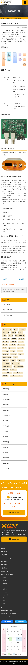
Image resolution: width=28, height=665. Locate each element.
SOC (13, 351)
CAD (11, 335)
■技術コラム (4, 551)
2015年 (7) (6, 447)
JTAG (5, 344)
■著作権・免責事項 (6, 610)
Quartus (12, 348)
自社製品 (5, 580)
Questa (20, 348)
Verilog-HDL (7, 357)
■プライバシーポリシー (8, 607)
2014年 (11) (6, 452)
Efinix (5, 341)
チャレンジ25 (18, 366)
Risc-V (5, 351)
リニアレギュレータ (16, 375)
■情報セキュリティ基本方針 (9, 613)
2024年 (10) (6, 399)
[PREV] (3, 626)
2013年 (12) (6, 457)
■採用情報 (4, 561)
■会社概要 (4, 564)
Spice (19, 351)
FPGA (13, 341)
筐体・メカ (5, 597)
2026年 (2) (6, 389)
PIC (4, 348)
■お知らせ (4, 568)
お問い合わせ (16, 269)
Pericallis (21, 344)
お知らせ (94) (6, 304)
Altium (22, 329)
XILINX (5, 360)
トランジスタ (7, 372)
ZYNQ (13, 360)
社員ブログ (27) (7, 315)
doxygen (6, 338)
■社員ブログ (4, 554)
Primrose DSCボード (8, 30)
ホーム (2, 18)
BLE (20, 332)
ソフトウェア (7, 366)
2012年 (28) (6, 463)
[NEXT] (24, 626)
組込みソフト (6, 589)
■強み (3, 548)
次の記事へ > (23, 279)
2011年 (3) (6, 468)
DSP (14, 338)
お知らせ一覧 (9, 18)
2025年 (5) (6, 394)
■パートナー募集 (6, 558)
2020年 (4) (6, 420)
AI (15, 329)
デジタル (13, 369)
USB (21, 354)
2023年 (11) (6, 404)
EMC (4, 603)
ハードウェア (18, 372)
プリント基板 (6, 595)
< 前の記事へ (5, 279)
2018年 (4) (6, 431)
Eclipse (21, 338)
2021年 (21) (6, 415)
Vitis (15, 357)
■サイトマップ (5, 617)
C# (4, 335)
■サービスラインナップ (8, 574)
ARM (13, 332)
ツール (5, 369)
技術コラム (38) (7, 309)
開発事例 (5, 577)
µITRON (21, 360)
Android (6, 332)
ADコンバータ (7, 329)
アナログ (6, 363)
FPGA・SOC (6, 586)
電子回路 (5, 583)
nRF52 (12, 344)
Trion (13, 354)
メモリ (5, 375)
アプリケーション (7, 592)
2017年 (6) (6, 436)
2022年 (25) (6, 410)
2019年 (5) (6, 426)
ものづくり (5, 600)
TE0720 (5, 354)
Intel (21, 341)
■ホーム (3, 545)
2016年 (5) (6, 442)
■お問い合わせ (5, 571)
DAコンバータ (19, 335)
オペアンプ (15, 363)
